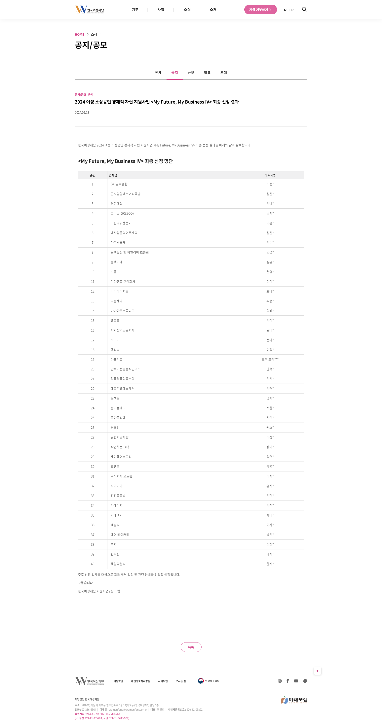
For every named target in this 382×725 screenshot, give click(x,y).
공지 (174, 72)
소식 (187, 9)
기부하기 (259, 9)
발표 (207, 72)
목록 (191, 647)
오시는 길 (181, 681)
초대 (223, 72)
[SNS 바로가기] (305, 681)
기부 (135, 9)
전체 (158, 72)
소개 (213, 9)
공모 (191, 72)
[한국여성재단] (89, 9)
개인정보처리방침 (140, 681)
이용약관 (118, 681)
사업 (161, 9)
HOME (79, 34)
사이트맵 (163, 681)
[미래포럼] (294, 700)
